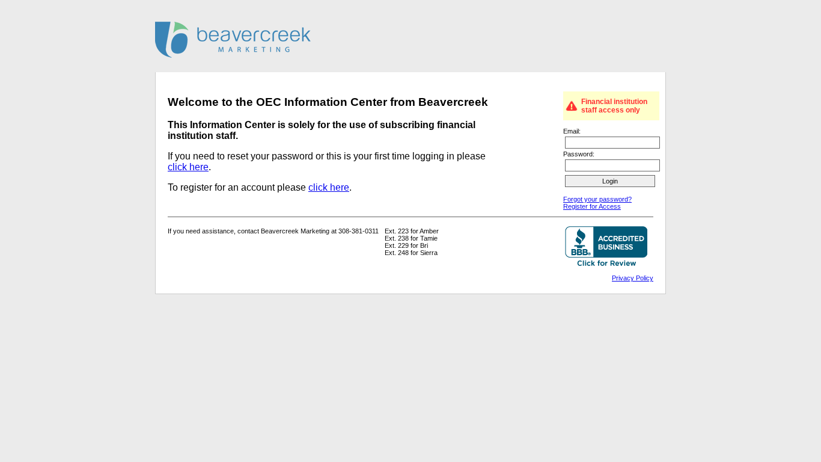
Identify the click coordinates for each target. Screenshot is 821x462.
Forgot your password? (597, 199)
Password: (578, 154)
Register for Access (592, 206)
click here (188, 167)
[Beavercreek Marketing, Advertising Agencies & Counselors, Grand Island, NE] (606, 247)
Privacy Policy (632, 278)
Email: (572, 131)
